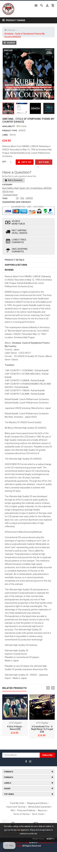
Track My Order (17, 803)
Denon (13, 135)
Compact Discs (10, 195)
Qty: (4, 162)
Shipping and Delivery (37, 803)
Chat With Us (9, 850)
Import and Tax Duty (16, 807)
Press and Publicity (26, 810)
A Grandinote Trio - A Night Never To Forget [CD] (42, 729)
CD (17, 198)
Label (5, 135)
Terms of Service (21, 814)
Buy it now (44, 162)
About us (42, 810)
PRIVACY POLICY (38, 839)
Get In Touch (38, 814)
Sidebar (10, 43)
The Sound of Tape (19, 842)
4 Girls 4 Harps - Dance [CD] (15, 727)
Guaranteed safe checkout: (16, 202)
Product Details (14, 260)
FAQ (13, 810)
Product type (9, 130)
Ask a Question (15, 180)
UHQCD (29, 198)
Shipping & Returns (16, 265)
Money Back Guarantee (39, 807)
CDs (22, 198)
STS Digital (15, 722)
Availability (8, 126)
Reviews (9, 270)
